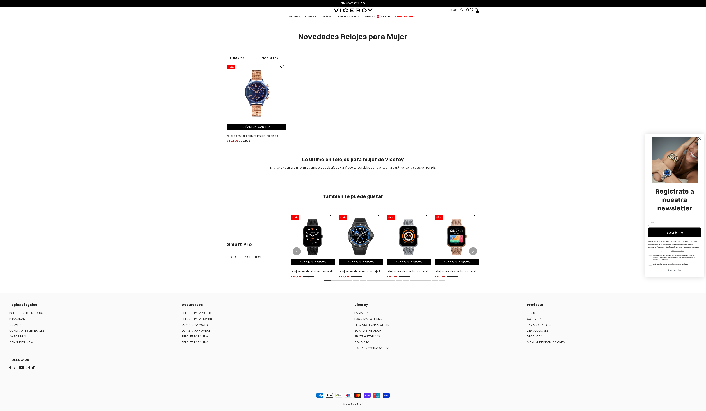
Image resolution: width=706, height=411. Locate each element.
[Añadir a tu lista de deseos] (281, 69)
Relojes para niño (195, 342)
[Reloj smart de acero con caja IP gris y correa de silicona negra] (361, 237)
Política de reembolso (26, 313)
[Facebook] (10, 367)
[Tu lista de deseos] (471, 10)
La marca (361, 313)
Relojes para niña (195, 336)
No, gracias (674, 270)
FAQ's (531, 313)
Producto (534, 336)
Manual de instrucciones (546, 342)
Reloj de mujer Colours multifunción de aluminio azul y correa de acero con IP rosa (256, 135)
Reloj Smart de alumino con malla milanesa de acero (408, 271)
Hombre (311, 16)
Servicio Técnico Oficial (372, 324)
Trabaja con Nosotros (372, 348)
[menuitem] (377, 16)
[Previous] (297, 251)
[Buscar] (462, 9)
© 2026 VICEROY (353, 403)
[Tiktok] (33, 367)
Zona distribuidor (367, 330)
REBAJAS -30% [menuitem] (405, 16)
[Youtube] (21, 367)
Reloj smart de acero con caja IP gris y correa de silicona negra (360, 271)
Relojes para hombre (197, 319)
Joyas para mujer (195, 324)
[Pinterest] (15, 367)
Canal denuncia (21, 342)
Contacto (361, 342)
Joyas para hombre (196, 330)
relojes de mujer (371, 167)
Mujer (293, 16)
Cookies (15, 324)
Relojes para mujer (196, 313)
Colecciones (347, 16)
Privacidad (17, 319)
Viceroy (279, 167)
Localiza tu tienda (368, 319)
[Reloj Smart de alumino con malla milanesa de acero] (409, 237)
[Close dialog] (699, 138)
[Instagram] (28, 367)
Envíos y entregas (540, 324)
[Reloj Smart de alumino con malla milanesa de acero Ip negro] (313, 237)
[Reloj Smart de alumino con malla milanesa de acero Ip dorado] (457, 237)
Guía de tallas (537, 319)
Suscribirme (675, 232)
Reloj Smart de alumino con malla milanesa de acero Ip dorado (456, 271)
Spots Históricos (367, 336)
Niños (327, 16)
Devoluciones (537, 330)
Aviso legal (18, 336)
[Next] (473, 251)
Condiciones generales (26, 330)
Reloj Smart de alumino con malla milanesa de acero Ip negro (312, 271)
